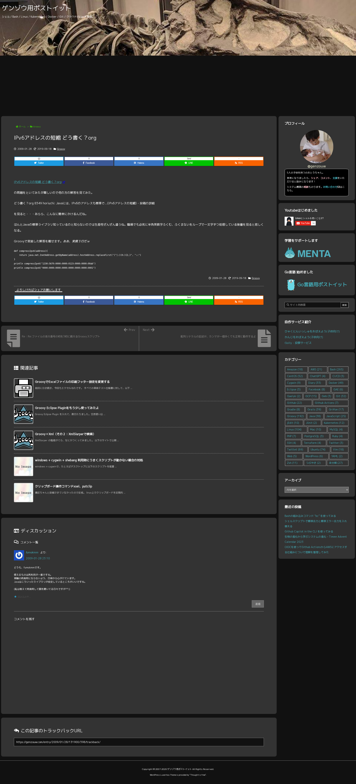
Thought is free (197, 774)
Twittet (295, 449)
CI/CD (338, 376)
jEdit (293, 423)
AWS (316, 369)
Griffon (336, 409)
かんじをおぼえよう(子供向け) (304, 337)
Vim (338, 449)
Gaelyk (293, 396)
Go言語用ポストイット (322, 284)
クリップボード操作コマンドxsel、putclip (63, 486)
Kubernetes (334, 423)
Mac (315, 429)
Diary (314, 382)
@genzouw (317, 166)
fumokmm (32, 552)
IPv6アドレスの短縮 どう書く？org (38, 182)
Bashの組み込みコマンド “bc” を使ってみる (310, 516)
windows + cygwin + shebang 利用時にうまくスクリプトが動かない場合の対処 (89, 460)
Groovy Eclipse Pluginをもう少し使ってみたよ (67, 408)
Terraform (312, 443)
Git (341, 396)
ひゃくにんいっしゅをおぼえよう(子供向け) (312, 331)
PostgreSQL (314, 436)
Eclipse (294, 389)
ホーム (22, 126)
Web (292, 456)
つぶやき (313, 463)
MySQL (336, 429)
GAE (338, 389)
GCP (311, 396)
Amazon (295, 369)
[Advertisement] (178, 83)
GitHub (294, 403)
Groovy (37, 126)
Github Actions (326, 403)
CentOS (295, 376)
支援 (335, 178)
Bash (336, 369)
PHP (291, 436)
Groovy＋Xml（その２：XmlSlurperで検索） (65, 434)
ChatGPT (317, 376)
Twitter (336, 443)
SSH (291, 443)
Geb (326, 396)
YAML (336, 456)
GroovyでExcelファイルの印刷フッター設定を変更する (72, 382)
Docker (336, 382)
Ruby (337, 436)
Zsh (292, 463)
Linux (294, 429)
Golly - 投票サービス (298, 343)
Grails (314, 409)
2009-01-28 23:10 (38, 558)
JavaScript (336, 416)
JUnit (311, 423)
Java (315, 416)
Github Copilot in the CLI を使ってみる (309, 531)
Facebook (317, 389)
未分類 (336, 463)
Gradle (293, 409)
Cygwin (294, 382)
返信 (258, 604)
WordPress (314, 456)
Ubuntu (318, 449)
